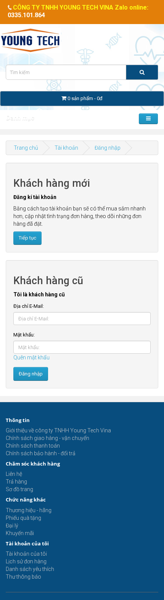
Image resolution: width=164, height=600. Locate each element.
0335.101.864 (26, 15)
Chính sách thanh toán (33, 446)
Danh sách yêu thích (30, 569)
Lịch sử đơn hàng (26, 561)
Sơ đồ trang (19, 489)
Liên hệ (14, 474)
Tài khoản (66, 148)
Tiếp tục (27, 238)
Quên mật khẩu (31, 357)
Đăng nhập (108, 148)
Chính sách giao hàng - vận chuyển (47, 438)
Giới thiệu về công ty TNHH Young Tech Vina (58, 430)
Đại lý (12, 525)
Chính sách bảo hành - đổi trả (41, 453)
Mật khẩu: (24, 335)
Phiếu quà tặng (23, 518)
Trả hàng (16, 482)
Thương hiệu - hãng (28, 510)
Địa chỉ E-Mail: (28, 306)
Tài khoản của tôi (26, 554)
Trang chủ (26, 148)
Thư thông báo (23, 577)
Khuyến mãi (20, 533)
